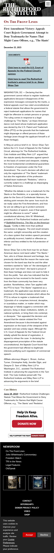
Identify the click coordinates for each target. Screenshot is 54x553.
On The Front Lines (15, 451)
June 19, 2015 (11, 394)
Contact (27, 501)
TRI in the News (13, 461)
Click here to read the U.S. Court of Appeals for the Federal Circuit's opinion (25, 70)
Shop (27, 515)
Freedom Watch (13, 458)
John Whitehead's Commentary (21, 454)
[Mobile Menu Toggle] (48, 4)
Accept (29, 535)
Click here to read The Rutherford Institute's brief (26, 82)
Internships (27, 504)
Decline (44, 535)
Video (27, 511)
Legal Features (13, 465)
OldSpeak (10, 468)
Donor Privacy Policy (27, 508)
